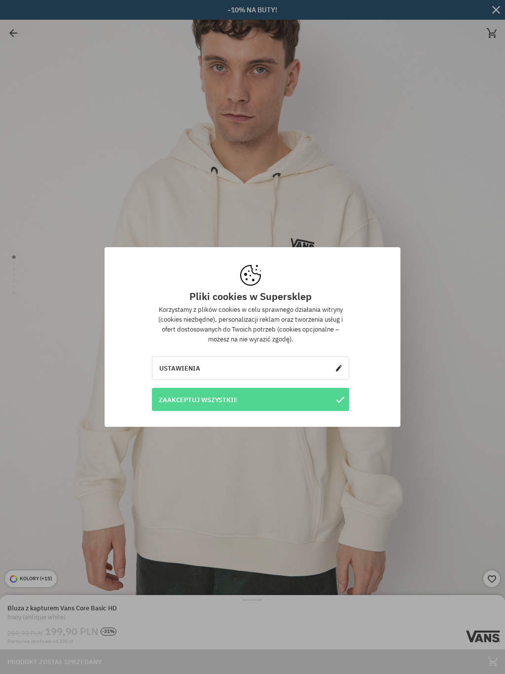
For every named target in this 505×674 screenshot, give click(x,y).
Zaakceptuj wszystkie (198, 399)
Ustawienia (179, 368)
